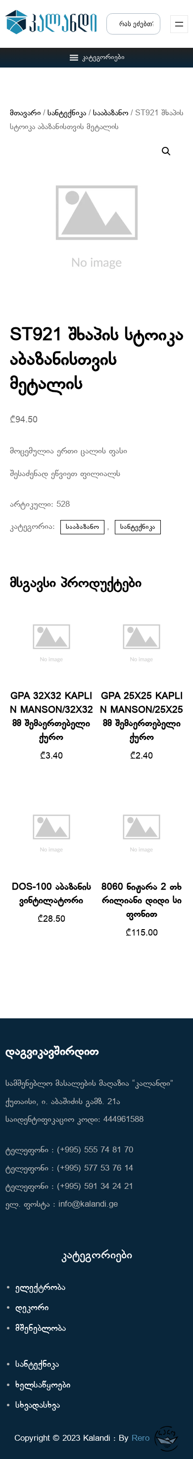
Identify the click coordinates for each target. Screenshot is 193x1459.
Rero (140, 1438)
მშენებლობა (40, 1328)
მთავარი (25, 113)
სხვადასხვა (37, 1405)
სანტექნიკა (67, 113)
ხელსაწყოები (42, 1385)
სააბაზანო (110, 113)
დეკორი (31, 1308)
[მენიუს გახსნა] (179, 24)
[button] (103, 58)
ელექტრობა (40, 1288)
